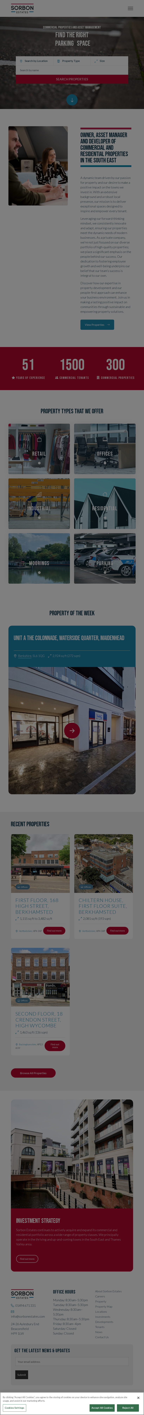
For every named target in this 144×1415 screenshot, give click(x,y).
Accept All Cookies (102, 1407)
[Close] (138, 1398)
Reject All (127, 1407)
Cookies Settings (14, 1407)
